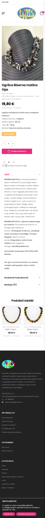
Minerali (5, 469)
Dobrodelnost (7, 418)
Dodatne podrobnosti (16, 277)
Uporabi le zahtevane (26, 514)
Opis (6, 174)
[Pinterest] (13, 162)
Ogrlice (18, 99)
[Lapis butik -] (26, 13)
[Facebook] (4, 162)
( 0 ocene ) (17, 108)
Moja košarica (7, 451)
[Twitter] (9, 162)
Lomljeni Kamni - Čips (31, 96)
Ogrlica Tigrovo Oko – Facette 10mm (20, 329)
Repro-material (8, 488)
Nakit (4, 466)
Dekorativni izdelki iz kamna (12, 477)
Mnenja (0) (10, 284)
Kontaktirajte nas (8, 428)
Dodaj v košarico (18, 151)
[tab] (22, 174)
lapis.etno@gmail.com (14, 402)
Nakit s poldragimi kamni (10, 327)
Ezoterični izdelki (8, 484)
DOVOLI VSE (9, 514)
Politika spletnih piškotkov (12, 432)
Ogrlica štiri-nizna (8, 99)
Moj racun (5, 447)
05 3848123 (9, 399)
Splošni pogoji (7, 421)
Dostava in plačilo (9, 425)
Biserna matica (16, 96)
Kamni (4, 473)
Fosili (4, 480)
